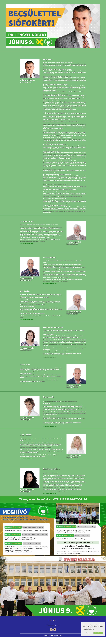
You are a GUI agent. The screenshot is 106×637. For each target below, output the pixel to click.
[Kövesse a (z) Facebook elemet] (51, 629)
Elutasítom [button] (88, 632)
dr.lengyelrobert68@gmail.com (53, 625)
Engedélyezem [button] (98, 632)
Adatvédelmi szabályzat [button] (89, 629)
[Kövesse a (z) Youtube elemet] (54, 629)
